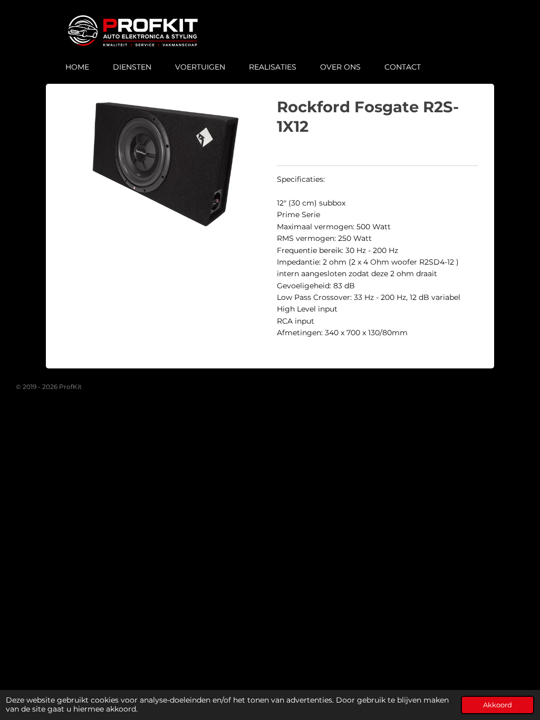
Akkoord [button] (497, 705)
